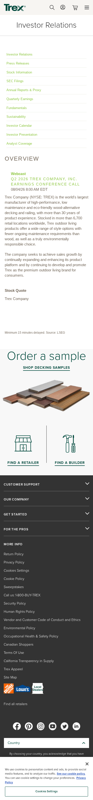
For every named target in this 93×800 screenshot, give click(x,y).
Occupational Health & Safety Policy (31, 636)
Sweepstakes (14, 587)
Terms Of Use (14, 652)
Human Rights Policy (19, 611)
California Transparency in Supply (29, 661)
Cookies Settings (46, 791)
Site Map (10, 677)
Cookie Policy (14, 578)
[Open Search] (52, 7)
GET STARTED (15, 514)
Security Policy (15, 603)
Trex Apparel (13, 669)
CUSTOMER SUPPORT (22, 484)
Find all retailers (15, 704)
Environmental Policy (19, 628)
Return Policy (14, 554)
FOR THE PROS (16, 529)
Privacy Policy (14, 562)
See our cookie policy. (71, 774)
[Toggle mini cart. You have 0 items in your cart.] (76, 7)
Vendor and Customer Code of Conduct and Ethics (42, 619)
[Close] (87, 763)
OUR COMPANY (16, 499)
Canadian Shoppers (18, 644)
